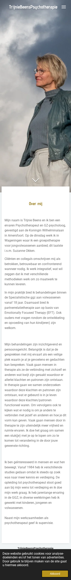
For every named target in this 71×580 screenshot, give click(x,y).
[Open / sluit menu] (63, 7)
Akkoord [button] (55, 573)
